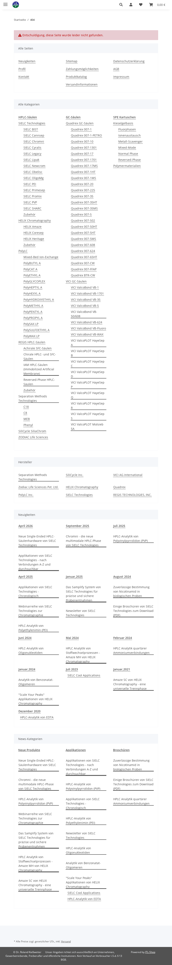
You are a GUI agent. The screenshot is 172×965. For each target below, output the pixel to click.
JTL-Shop (150, 952)
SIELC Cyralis (32, 148)
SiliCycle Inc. (74, 475)
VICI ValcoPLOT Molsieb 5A (87, 426)
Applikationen (76, 750)
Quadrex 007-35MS (84, 208)
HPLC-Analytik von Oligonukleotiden (31, 650)
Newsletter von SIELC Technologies (80, 613)
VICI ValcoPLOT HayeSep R (87, 405)
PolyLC (22, 251)
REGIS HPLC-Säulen (31, 342)
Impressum (121, 77)
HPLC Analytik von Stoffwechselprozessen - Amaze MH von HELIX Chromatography (83, 654)
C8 (25, 413)
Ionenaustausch (129, 135)
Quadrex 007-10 (82, 141)
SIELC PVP (30, 202)
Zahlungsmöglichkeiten (82, 69)
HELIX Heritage (33, 239)
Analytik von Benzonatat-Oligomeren (35, 682)
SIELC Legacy (32, 154)
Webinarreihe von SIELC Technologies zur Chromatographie (35, 610)
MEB (26, 419)
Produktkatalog (76, 77)
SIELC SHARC (32, 208)
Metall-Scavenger (130, 141)
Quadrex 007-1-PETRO (86, 135)
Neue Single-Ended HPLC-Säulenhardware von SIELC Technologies (37, 540)
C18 (26, 407)
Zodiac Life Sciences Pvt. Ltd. (38, 487)
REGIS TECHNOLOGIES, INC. (132, 495)
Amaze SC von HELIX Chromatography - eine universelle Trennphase (130, 684)
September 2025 (77, 526)
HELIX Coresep (33, 233)
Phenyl (28, 425)
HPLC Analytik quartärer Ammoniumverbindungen (131, 650)
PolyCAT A (30, 269)
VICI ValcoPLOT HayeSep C (87, 363)
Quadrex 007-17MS (84, 166)
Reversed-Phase (129, 160)
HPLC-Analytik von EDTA (36, 717)
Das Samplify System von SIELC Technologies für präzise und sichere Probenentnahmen (83, 593)
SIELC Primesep (34, 190)
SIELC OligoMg (33, 178)
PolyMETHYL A (33, 306)
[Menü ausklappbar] (5, 2)
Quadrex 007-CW (83, 263)
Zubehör (29, 214)
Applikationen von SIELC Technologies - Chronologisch (35, 591)
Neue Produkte (29, 750)
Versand (66, 941)
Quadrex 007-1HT (83, 172)
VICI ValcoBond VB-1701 (87, 293)
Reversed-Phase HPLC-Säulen (39, 382)
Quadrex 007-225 (83, 190)
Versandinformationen (82, 84)
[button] (121, 4)
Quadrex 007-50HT (84, 227)
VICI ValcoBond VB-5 (85, 306)
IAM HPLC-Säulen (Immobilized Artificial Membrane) (38, 369)
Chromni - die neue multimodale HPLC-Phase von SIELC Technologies (83, 540)
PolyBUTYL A (32, 263)
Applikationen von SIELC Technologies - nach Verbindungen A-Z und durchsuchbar (35, 562)
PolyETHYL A (31, 275)
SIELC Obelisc (32, 172)
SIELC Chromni (33, 141)
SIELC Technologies (31, 123)
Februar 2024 (122, 638)
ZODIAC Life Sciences (33, 437)
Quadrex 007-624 (83, 251)
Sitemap (71, 61)
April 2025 (25, 577)
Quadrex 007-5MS (83, 239)
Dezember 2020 (29, 711)
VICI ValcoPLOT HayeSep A (87, 342)
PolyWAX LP (31, 336)
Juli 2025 (119, 526)
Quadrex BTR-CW (83, 275)
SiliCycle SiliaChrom (32, 431)
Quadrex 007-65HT (84, 257)
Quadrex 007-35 (82, 196)
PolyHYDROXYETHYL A (38, 300)
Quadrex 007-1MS (83, 178)
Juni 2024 (24, 638)
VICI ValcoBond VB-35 (85, 300)
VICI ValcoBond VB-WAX (87, 334)
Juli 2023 (72, 669)
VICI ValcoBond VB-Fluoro (88, 328)
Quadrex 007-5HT (83, 233)
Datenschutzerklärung (129, 61)
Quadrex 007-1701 (84, 160)
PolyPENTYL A (32, 312)
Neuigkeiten (26, 61)
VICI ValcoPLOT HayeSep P (87, 384)
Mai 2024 (72, 638)
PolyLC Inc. (25, 495)
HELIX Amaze (32, 227)
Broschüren (121, 750)
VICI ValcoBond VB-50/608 (84, 314)
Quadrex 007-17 (82, 154)
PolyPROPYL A (33, 318)
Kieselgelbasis (123, 123)
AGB (116, 69)
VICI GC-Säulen (76, 281)
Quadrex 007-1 (81, 129)
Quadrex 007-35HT (84, 202)
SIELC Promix (32, 196)
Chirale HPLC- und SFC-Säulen (39, 356)
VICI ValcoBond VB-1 (85, 287)
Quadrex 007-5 (81, 214)
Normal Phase (128, 154)
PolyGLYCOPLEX (34, 281)
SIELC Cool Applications (84, 675)
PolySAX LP (30, 324)
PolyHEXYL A (31, 293)
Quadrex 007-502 (83, 220)
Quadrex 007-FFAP (83, 269)
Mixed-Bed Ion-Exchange (40, 257)
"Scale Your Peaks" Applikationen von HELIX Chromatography (35, 699)
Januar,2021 (121, 669)
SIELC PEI (29, 184)
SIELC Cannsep (33, 135)
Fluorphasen (127, 129)
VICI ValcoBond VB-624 (86, 322)
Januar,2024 (26, 669)
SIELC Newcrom (34, 166)
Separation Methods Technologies (32, 398)
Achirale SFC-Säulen (37, 348)
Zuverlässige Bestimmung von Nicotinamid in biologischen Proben (131, 591)
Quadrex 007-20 (82, 184)
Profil (22, 69)
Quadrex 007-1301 (84, 148)
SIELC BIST (30, 129)
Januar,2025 (74, 577)
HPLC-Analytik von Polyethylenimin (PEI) (33, 628)
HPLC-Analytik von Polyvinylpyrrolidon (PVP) (130, 538)
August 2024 (122, 577)
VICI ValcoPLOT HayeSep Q (87, 395)
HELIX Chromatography (34, 220)
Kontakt (23, 77)
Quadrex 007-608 (83, 245)
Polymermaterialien (127, 166)
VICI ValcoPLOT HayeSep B (87, 353)
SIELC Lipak (31, 160)
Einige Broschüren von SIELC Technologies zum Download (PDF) (133, 610)
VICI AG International (127, 475)
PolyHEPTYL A (32, 287)
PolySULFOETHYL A (36, 330)
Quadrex (119, 487)
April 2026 (25, 526)
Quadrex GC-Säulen (80, 123)
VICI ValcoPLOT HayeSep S (87, 416)
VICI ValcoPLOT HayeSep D (87, 374)
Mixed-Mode (127, 148)
